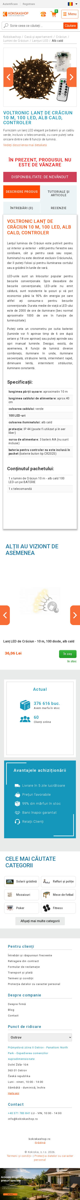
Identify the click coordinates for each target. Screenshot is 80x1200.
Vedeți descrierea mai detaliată (25, 145)
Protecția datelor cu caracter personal (34, 984)
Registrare (29, 4)
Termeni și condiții (20, 978)
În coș (68, 654)
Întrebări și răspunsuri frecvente (30, 955)
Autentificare (10, 4)
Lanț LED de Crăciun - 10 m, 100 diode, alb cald (38, 641)
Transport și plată (20, 972)
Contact (13, 1015)
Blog (11, 1009)
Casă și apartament (38, 36)
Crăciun (61, 36)
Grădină (40, 1142)
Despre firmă (17, 1004)
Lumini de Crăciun (16, 40)
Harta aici (13, 1093)
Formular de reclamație (24, 966)
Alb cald (57, 40)
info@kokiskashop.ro (23, 1118)
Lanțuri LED (40, 40)
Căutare (70, 26)
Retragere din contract (23, 961)
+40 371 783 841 (19, 1113)
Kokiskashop (12, 36)
